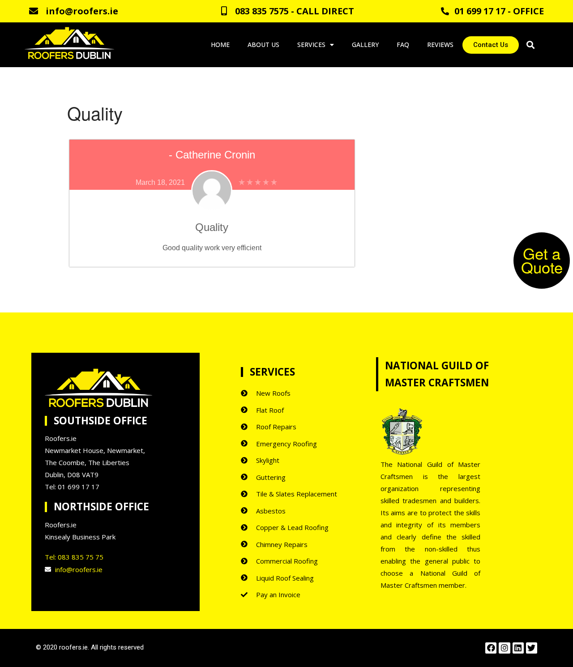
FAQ (403, 44)
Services (311, 44)
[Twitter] (531, 648)
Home (220, 44)
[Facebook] (490, 648)
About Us (263, 44)
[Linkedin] (518, 648)
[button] (490, 45)
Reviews (440, 44)
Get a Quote (542, 259)
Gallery (365, 44)
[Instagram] (504, 648)
